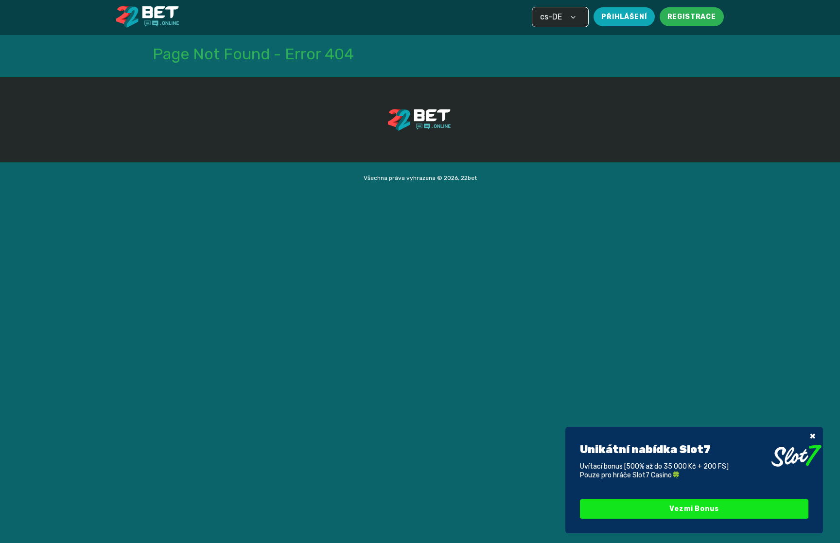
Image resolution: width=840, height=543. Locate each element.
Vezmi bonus (693, 509)
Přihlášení (624, 17)
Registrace (691, 17)
